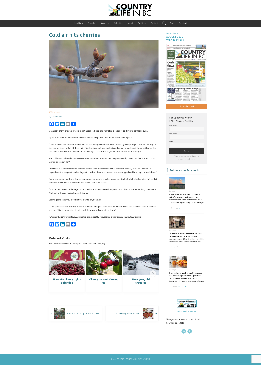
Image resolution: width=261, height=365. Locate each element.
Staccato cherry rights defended (67, 281)
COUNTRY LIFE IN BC (124, 359)
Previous (54, 273)
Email (172, 141)
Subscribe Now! (187, 106)
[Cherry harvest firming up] (104, 262)
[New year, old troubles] (141, 262)
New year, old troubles (141, 281)
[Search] (163, 23)
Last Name (173, 133)
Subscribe (181, 311)
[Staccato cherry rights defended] (67, 262)
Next (153, 273)
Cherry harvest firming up (103, 281)
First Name (173, 125)
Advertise (192, 311)
